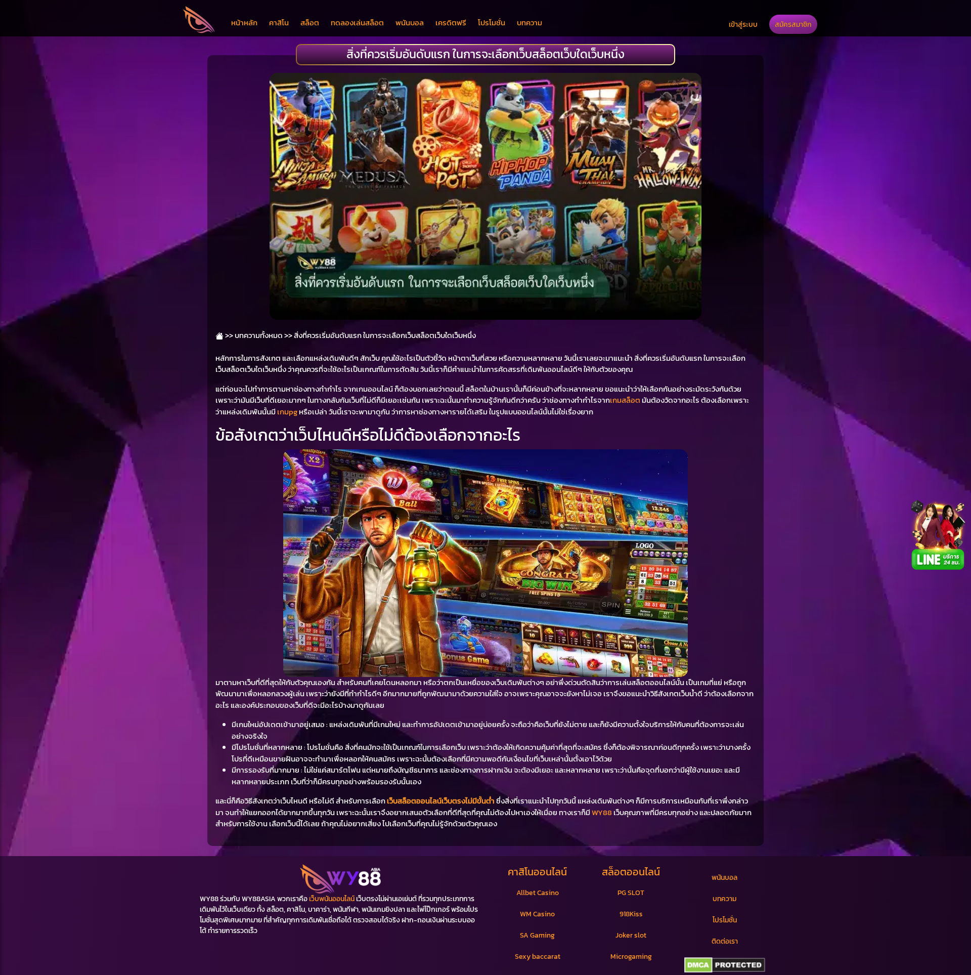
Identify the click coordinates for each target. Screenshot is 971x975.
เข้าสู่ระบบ (743, 24)
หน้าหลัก (244, 22)
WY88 (602, 812)
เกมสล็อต (625, 400)
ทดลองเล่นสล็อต (357, 22)
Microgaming (631, 956)
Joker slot (630, 935)
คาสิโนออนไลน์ (537, 871)
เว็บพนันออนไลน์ (332, 899)
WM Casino (537, 914)
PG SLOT (630, 892)
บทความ (529, 22)
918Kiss (631, 914)
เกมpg (287, 411)
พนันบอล (409, 22)
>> (228, 335)
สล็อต (309, 22)
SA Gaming (537, 935)
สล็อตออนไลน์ (631, 871)
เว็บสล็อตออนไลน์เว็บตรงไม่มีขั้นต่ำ (441, 801)
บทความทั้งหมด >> (263, 335)
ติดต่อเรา (725, 941)
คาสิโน (279, 22)
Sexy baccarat (537, 956)
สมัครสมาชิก (793, 24)
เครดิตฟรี (450, 22)
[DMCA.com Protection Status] (724, 965)
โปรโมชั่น (491, 22)
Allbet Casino (537, 892)
